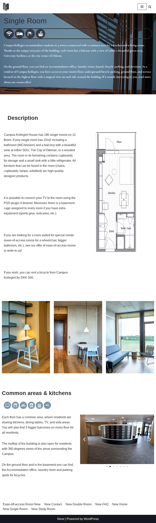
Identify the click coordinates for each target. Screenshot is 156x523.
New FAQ (101, 504)
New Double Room (79, 504)
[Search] (149, 6)
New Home (119, 504)
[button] (84, 439)
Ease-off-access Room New (22, 504)
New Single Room (15, 509)
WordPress (91, 519)
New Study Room (43, 509)
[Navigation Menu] (142, 6)
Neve (60, 519)
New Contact (53, 504)
